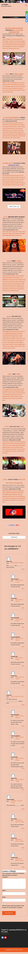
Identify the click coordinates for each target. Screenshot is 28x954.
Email (4, 897)
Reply (23, 569)
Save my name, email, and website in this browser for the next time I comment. (13, 906)
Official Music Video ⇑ (14, 165)
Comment (5, 877)
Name (4, 890)
